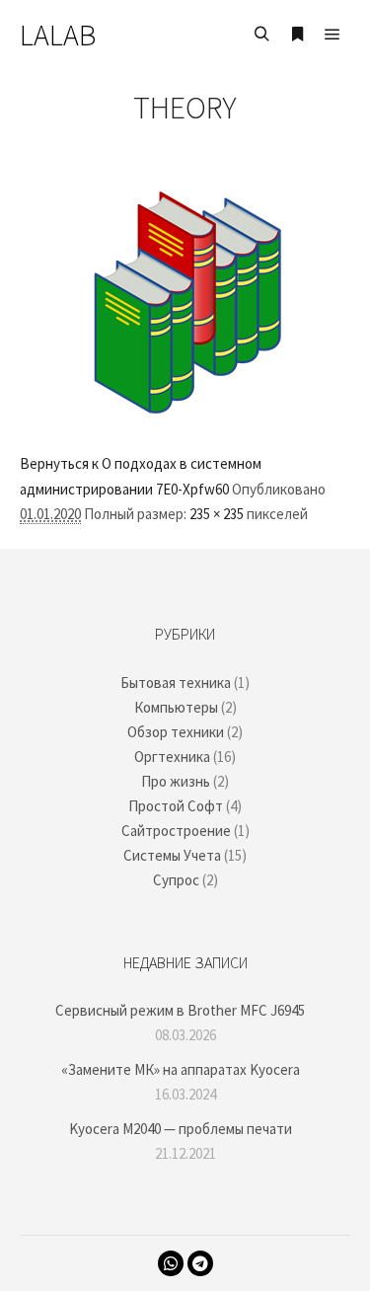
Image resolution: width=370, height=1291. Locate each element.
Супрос (176, 880)
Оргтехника (172, 756)
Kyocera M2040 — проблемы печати (180, 1128)
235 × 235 (216, 513)
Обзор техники (175, 731)
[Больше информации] (297, 34)
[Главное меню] (332, 34)
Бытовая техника (175, 682)
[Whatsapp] (171, 1263)
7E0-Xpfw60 (192, 489)
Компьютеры (176, 707)
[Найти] (261, 34)
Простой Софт (175, 806)
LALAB (58, 34)
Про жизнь (175, 781)
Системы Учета (172, 855)
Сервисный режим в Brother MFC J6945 (180, 1010)
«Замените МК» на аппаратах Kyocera (180, 1069)
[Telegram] (200, 1263)
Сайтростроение (176, 830)
